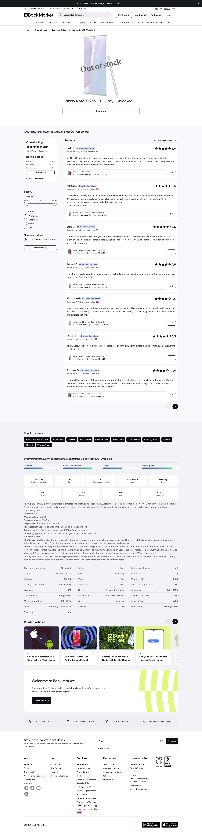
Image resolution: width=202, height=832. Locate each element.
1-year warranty (83, 768)
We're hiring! (29, 779)
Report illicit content (138, 789)
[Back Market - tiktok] (32, 788)
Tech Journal (108, 764)
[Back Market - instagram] (26, 788)
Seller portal (82, 794)
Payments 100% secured (87, 802)
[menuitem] (68, 22)
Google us (65, 691)
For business (156, 15)
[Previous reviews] (168, 406)
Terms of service (137, 764)
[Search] (60, 15)
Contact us (55, 764)
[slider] (26, 204)
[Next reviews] (175, 406)
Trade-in (80, 776)
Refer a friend (82, 764)
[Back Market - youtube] (38, 788)
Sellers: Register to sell (86, 790)
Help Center (55, 768)
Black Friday (108, 779)
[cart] (175, 15)
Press (26, 768)
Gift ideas (107, 776)
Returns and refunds (59, 776)
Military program (84, 787)
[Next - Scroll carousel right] (175, 621)
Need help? (140, 15)
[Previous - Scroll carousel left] (168, 621)
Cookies (133, 775)
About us (28, 764)
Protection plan (83, 772)
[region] (101, 646)
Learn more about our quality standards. (105, 559)
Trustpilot (28, 783)
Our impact (29, 772)
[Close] (199, 3)
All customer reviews (112, 772)
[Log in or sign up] (168, 15)
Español (175, 9)
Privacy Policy (135, 785)
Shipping (54, 772)
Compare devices (111, 768)
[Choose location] (158, 9)
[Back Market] (38, 15)
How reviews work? (36, 178)
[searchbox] (87, 15)
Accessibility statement (34, 776)
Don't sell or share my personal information (139, 780)
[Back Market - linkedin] (26, 794)
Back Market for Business (87, 798)
